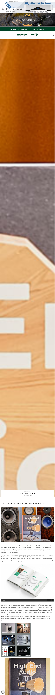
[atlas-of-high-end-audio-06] (27, 581)
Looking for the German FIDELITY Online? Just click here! (27, 29)
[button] (3, 692)
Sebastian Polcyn (27, 491)
